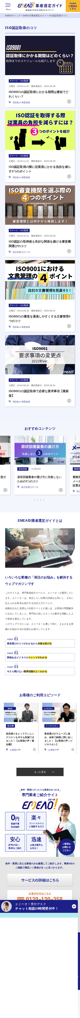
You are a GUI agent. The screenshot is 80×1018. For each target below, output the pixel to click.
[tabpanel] (40, 465)
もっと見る (40, 772)
